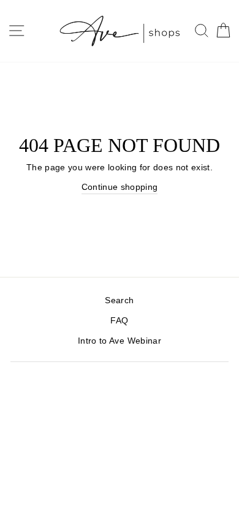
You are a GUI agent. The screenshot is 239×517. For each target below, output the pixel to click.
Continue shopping (120, 187)
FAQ (119, 320)
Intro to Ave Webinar (119, 340)
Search (119, 300)
